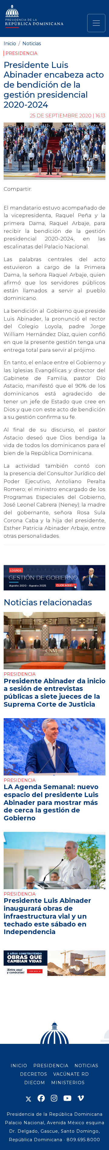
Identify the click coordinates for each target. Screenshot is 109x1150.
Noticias (31, 43)
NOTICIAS (86, 1065)
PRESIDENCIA (50, 1065)
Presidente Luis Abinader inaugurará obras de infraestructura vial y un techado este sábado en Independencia (47, 916)
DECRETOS (33, 1074)
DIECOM (34, 1082)
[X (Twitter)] (28, 1098)
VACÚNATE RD (71, 1074)
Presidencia (21, 53)
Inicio (10, 43)
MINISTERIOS (68, 1082)
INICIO (19, 1065)
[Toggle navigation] (96, 23)
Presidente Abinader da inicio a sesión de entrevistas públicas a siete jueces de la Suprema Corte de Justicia (54, 692)
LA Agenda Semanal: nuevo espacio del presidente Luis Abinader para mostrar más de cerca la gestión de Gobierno (51, 802)
